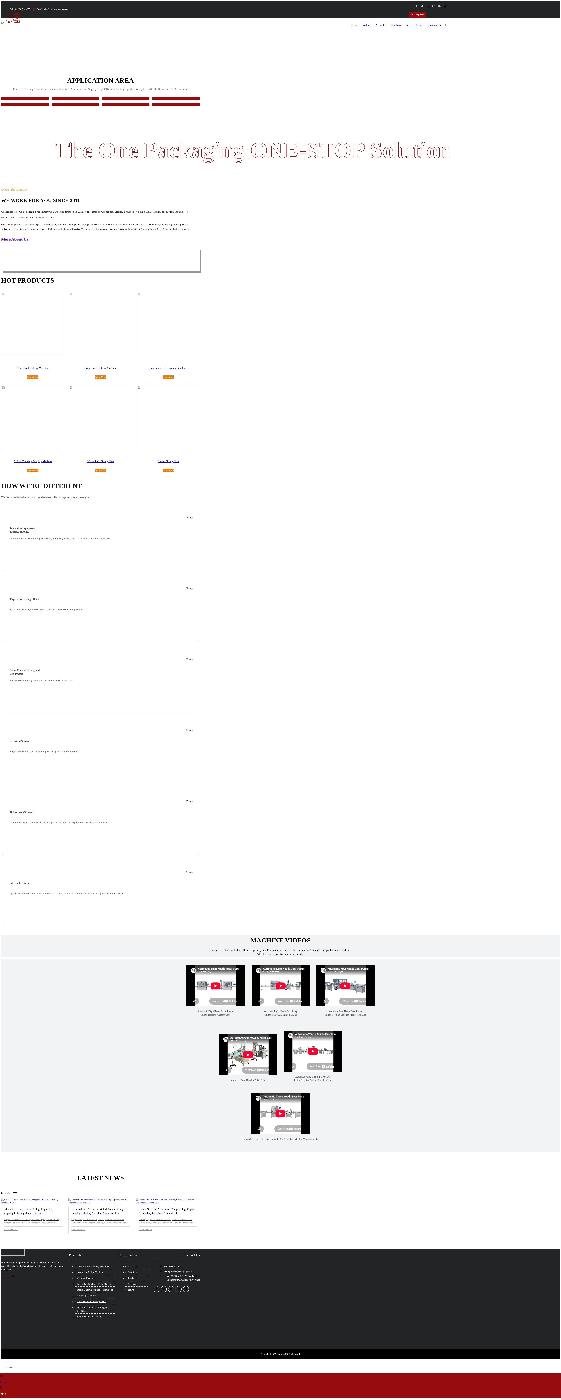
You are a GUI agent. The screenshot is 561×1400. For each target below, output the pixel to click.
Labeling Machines (86, 1295)
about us (381, 25)
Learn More (32, 377)
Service (420, 25)
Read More (6, 1277)
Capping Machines (86, 1278)
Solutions (396, 25)
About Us (132, 1266)
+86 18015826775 (22, 9)
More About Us (14, 239)
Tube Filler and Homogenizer (91, 1301)
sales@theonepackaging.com (55, 9)
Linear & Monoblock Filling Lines (94, 1284)
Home (354, 25)
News (408, 25)
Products (366, 25)
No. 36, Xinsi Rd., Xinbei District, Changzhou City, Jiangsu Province (183, 1278)
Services (132, 1284)
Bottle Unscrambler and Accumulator (95, 1290)
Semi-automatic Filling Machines (93, 1266)
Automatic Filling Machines (90, 1272)
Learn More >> (11, 1230)
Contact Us (434, 25)
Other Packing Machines (89, 1316)
